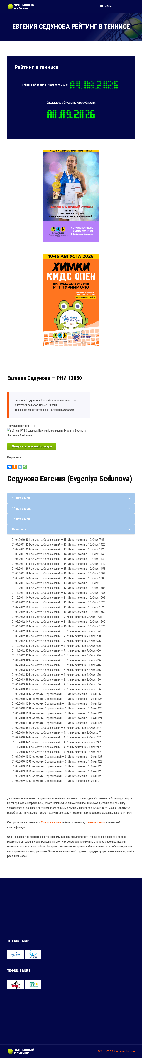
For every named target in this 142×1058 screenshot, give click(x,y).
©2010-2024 (105, 1051)
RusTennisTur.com (124, 1051)
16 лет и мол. (21, 519)
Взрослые (19, 529)
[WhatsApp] (25, 467)
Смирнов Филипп (51, 822)
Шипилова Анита (95, 822)
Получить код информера (32, 446)
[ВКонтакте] (9, 467)
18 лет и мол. (21, 498)
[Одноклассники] (14, 467)
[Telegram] (20, 467)
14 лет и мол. (21, 508)
